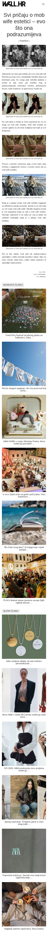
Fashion (24, 41)
